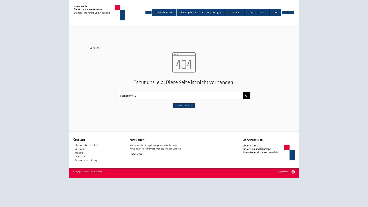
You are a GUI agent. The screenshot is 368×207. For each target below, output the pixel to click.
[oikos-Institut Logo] (99, 6)
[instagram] (293, 172)
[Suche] (291, 12)
